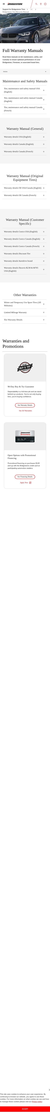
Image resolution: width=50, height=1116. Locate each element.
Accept (25, 1109)
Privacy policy (27, 1102)
